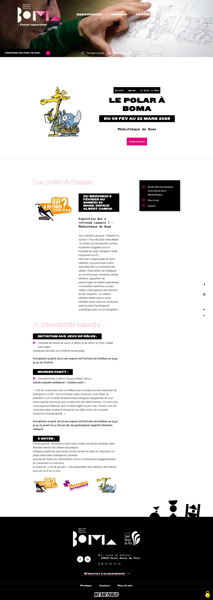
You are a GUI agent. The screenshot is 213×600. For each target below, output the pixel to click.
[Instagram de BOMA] (204, 294)
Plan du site (125, 585)
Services (145, 14)
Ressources (89, 14)
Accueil (119, 90)
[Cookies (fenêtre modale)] (207, 594)
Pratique (173, 14)
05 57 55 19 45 (111, 563)
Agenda (119, 14)
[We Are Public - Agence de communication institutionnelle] (106, 595)
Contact (104, 585)
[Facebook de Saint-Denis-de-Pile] (204, 284)
